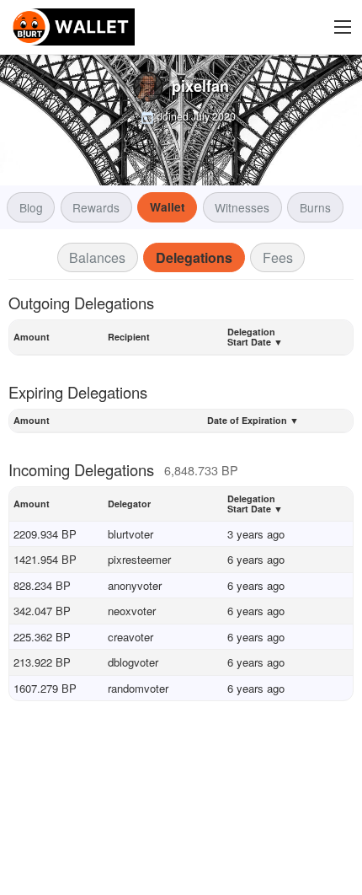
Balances (97, 257)
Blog (31, 207)
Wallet (167, 207)
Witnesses (242, 207)
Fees (278, 257)
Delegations (194, 257)
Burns (315, 207)
